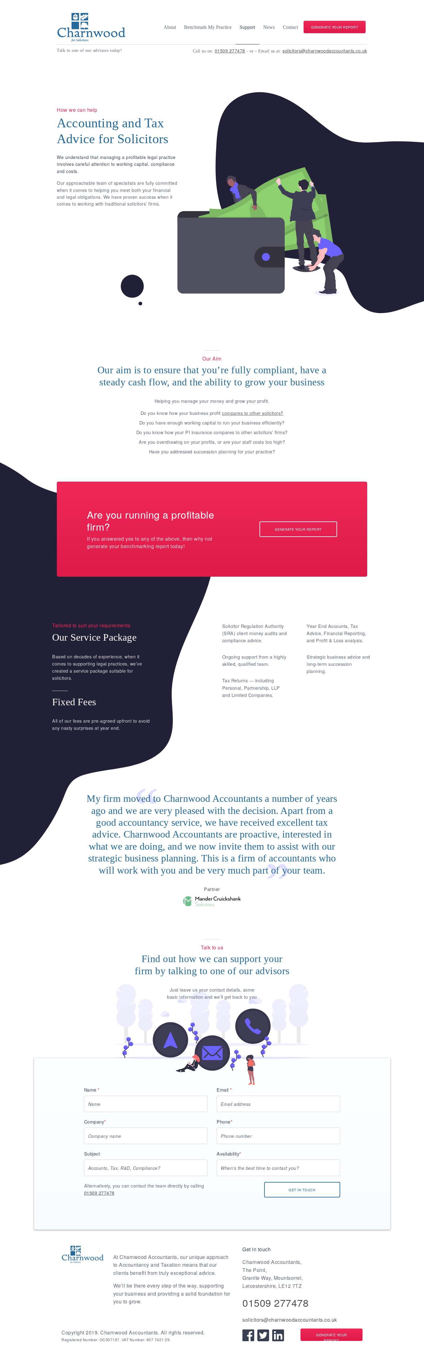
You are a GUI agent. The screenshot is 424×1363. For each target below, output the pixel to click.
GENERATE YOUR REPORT (334, 27)
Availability (229, 1153)
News (269, 27)
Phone (224, 1121)
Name (92, 1089)
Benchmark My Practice (208, 27)
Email (224, 1089)
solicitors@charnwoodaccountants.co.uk (324, 51)
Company (95, 1121)
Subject (92, 1153)
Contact (290, 27)
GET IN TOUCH (302, 1189)
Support (247, 27)
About (170, 27)
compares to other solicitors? (252, 413)
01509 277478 (230, 51)
